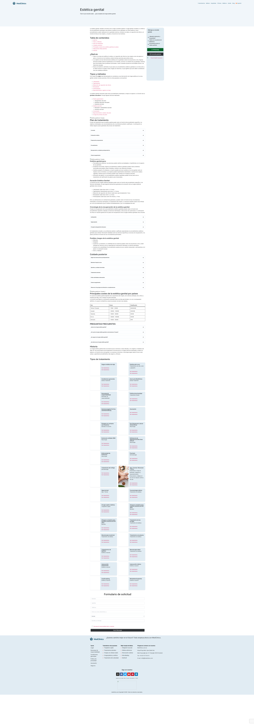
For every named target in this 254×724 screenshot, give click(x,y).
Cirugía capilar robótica (108, 505)
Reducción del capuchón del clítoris (102, 85)
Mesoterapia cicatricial (108, 535)
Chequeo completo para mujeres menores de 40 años (137, 506)
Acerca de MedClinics (136, 379)
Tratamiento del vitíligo (108, 467)
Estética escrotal (97, 106)
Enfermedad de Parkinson (106, 454)
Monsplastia (96, 86)
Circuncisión (96, 111)
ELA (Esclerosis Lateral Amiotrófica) (136, 424)
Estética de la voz (135, 364)
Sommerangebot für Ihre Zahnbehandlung (109, 409)
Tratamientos (201, 3)
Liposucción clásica (135, 564)
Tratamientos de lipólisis (106, 550)
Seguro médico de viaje (108, 364)
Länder (229, 3)
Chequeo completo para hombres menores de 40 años (109, 521)
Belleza (208, 3)
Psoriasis (132, 453)
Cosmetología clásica (136, 490)
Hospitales (213, 3)
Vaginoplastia (96, 83)
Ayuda (92, 645)
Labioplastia (96, 81)
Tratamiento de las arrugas (135, 520)
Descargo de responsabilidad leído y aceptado (104, 626)
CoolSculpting (106, 578)
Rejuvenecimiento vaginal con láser (102, 90)
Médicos (224, 3)
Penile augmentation (98, 99)
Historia (95, 50)
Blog (233, 3)
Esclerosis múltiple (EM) (108, 438)
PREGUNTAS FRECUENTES (100, 48)
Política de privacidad (136, 393)
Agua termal (105, 490)
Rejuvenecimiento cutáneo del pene (102, 113)
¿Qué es (95, 40)
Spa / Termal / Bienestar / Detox (137, 468)
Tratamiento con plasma (137, 535)
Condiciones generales (108, 379)
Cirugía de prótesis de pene (100, 114)
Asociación (133, 409)
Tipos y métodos (97, 41)
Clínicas (219, 3)
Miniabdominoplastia (136, 578)
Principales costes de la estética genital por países (106, 47)
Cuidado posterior (97, 45)
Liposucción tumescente (105, 565)
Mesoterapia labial (135, 549)
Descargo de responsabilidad (106, 394)
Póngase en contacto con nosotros (108, 424)
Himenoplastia (96, 88)
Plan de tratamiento (98, 43)
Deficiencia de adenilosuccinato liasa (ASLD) (136, 439)
